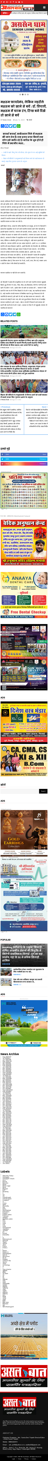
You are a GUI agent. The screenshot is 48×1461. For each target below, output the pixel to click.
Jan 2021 (7, 1153)
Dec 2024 (7, 1085)
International (7, 1227)
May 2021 (7, 1147)
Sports (5, 1262)
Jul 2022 (7, 1127)
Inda (4, 1222)
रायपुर (4, 1299)
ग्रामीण (4, 1291)
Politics (5, 1248)
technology (6, 1265)
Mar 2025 (7, 1081)
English (5, 1213)
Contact (34, 1459)
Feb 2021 (7, 1152)
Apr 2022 (7, 1132)
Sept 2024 (8, 1090)
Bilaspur (5, 1189)
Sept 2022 (7, 1124)
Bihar (4, 1187)
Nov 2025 (7, 1070)
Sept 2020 (7, 1159)
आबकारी (5, 1271)
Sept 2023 (7, 1107)
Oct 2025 (7, 1071)
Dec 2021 (7, 1137)
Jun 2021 (7, 1146)
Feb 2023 (7, 1117)
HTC (4, 1220)
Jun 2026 (7, 1060)
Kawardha (6, 1235)
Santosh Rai (7, 1261)
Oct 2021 (7, 1140)
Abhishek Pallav (8, 1176)
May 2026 (7, 1061)
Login (13, 1459)
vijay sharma (7, 1269)
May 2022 (7, 1130)
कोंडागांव (5, 1286)
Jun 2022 (7, 1129)
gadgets (5, 1217)
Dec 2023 (7, 1103)
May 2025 (7, 1078)
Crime (4, 1203)
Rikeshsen (6, 1256)
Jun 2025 (7, 1077)
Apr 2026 (7, 1062)
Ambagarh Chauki (8, 1178)
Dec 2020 (7, 1155)
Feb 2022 (7, 1134)
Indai (4, 1223)
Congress (6, 1200)
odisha (5, 1243)
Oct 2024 (7, 1088)
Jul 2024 (7, 1093)
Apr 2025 (7, 1080)
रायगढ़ (4, 1298)
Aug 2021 (7, 1143)
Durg (4, 1209)
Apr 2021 (7, 1149)
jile (3, 1232)
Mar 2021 (7, 1150)
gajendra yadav (8, 1219)
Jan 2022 (7, 1136)
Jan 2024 (7, 1101)
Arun (4, 1180)
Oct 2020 (7, 1157)
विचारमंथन (5, 1304)
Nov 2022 (7, 1121)
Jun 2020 (6, 1163)
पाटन (4, 1295)
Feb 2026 (7, 1065)
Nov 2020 (7, 1156)
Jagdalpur (6, 1229)
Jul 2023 (7, 1110)
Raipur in (5, 1252)
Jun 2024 (7, 1094)
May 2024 (7, 1096)
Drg (4, 1207)
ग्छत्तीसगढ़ (5, 1288)
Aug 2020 (7, 1160)
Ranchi (5, 1255)
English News (7, 1214)
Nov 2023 (7, 1104)
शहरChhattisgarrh (8, 1307)
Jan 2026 (7, 1067)
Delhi (4, 1204)
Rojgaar (5, 1259)
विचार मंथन (6, 1302)
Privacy (26, 1459)
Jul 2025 (7, 1075)
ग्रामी (4, 1289)
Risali (4, 1258)
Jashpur (5, 1230)
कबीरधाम (5, 1279)
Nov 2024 (7, 1087)
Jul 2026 (7, 1058)
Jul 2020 (7, 1162)
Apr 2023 (7, 1114)
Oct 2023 (7, 1106)
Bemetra (5, 1183)
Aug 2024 (7, 1091)
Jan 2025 (7, 1084)
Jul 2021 (7, 1144)
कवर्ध (4, 1281)
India (4, 1226)
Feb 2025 (7, 1083)
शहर (4, 1305)
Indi (4, 1225)
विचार (4, 1301)
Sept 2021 (7, 1142)
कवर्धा (30, 120)
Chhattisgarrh (7, 1199)
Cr (3, 1201)
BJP (4, 1190)
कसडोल (5, 1285)
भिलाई (4, 1296)
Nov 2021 (7, 1139)
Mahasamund (7, 1239)
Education (6, 1212)
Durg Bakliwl (7, 1210)
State (4, 1263)
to (3, 1266)
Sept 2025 (7, 1073)
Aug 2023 (7, 1109)
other (4, 1245)
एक (3, 1275)
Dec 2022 (7, 1120)
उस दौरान (5, 1273)
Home (19, 1459)
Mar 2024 (7, 1098)
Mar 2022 (7, 1133)
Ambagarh (6, 1177)
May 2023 (7, 1113)
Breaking (5, 1191)
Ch (3, 1196)
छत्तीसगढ (5, 1292)
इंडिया (4, 1272)
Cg (3, 1194)
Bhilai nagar (6, 1186)
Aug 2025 (7, 1074)
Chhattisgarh (7, 1197)
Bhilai (34, 13)
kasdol (5, 1233)
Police (5, 1246)
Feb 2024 (7, 1100)
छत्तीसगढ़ (5, 1294)
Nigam (5, 1242)
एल (3, 1278)
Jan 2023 (7, 1119)
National (5, 1240)
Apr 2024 (7, 1097)
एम (3, 1276)
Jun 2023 (7, 1111)
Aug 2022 (7, 1126)
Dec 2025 (7, 1068)
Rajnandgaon (7, 1253)
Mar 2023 (7, 1116)
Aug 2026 (7, 1057)
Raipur (5, 1250)
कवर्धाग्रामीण (6, 1284)
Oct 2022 (7, 1123)
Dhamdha (6, 1206)
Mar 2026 (7, 1064)
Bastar (5, 1181)
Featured (5, 1216)
